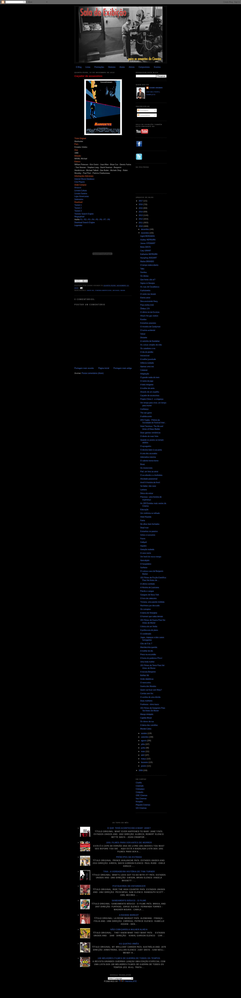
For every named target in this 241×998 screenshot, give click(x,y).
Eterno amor (145, 298)
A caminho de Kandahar (150, 341)
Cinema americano (103, 290)
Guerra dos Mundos (148, 686)
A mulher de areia (147, 388)
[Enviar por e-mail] (75, 281)
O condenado (145, 634)
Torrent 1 (78, 205)
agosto (144, 741)
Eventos (157, 67)
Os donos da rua (147, 721)
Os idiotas (144, 276)
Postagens (143, 110)
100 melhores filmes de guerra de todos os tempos (129, 958)
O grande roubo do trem (149, 377)
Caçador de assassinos (88, 76)
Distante (143, 337)
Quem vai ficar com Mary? (151, 690)
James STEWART (147, 243)
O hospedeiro (145, 564)
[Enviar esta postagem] (81, 288)
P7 (105, 219)
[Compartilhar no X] (81, 281)
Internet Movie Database (84, 179)
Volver (142, 334)
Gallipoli (143, 542)
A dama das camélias (149, 725)
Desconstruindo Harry (149, 301)
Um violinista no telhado (150, 513)
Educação (144, 510)
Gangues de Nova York (149, 595)
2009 (141, 770)
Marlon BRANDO (147, 261)
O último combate (147, 584)
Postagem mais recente (84, 368)
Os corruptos (145, 609)
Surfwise (143, 568)
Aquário (143, 546)
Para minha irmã (147, 305)
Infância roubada (147, 363)
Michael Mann (119, 290)
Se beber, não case (148, 486)
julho (143, 744)
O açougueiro (145, 446)
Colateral (143, 370)
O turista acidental (147, 330)
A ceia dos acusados (148, 453)
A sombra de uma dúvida (150, 697)
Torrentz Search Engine (83, 214)
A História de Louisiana (149, 587)
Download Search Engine (84, 222)
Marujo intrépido (146, 714)
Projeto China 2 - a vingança (151, 399)
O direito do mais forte (149, 436)
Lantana (143, 490)
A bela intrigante (146, 385)
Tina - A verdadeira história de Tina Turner (129, 872)
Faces (142, 539)
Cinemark (140, 786)
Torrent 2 (78, 208)
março (144, 759)
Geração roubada (147, 549)
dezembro (145, 229)
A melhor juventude (148, 359)
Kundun (143, 319)
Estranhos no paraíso (149, 531)
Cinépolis (139, 792)
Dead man (144, 528)
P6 (101, 219)
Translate (131, 981)
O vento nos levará (148, 294)
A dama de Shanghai (148, 613)
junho (143, 748)
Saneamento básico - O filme (129, 900)
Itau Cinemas (141, 799)
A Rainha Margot (129, 915)
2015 (141, 208)
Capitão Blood (146, 718)
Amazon (77, 188)
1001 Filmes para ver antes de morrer (129, 843)
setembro (145, 737)
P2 (85, 219)
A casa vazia (145, 553)
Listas (87, 67)
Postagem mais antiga (123, 368)
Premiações (99, 67)
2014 (141, 212)
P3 (89, 219)
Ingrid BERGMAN (147, 236)
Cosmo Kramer (155, 87)
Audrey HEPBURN (147, 240)
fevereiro (145, 762)
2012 (141, 219)
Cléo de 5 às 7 (146, 644)
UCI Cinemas (141, 808)
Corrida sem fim (146, 693)
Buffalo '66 (144, 675)
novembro (145, 233)
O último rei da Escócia (149, 312)
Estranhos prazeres (148, 323)
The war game (146, 413)
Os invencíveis (146, 468)
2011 (141, 223)
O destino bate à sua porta (151, 450)
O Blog (78, 67)
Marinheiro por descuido (150, 606)
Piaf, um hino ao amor (149, 472)
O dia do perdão (146, 352)
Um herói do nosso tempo (150, 557)
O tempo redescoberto (149, 265)
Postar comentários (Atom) (92, 373)
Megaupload (79, 217)
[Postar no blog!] (78, 281)
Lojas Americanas (81, 196)
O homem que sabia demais (151, 616)
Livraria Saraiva (80, 193)
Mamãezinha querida (148, 647)
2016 (141, 204)
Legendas (78, 225)
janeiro (144, 766)
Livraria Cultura (80, 190)
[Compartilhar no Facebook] (83, 281)
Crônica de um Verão (148, 626)
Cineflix (139, 783)
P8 (109, 219)
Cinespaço (140, 789)
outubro (144, 733)
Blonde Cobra (145, 729)
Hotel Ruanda (145, 517)
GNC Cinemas (141, 795)
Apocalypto (144, 560)
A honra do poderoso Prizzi (151, 658)
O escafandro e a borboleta (151, 475)
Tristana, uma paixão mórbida (152, 602)
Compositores (144, 67)
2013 (141, 215)
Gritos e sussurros (147, 535)
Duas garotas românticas (150, 433)
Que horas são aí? (147, 280)
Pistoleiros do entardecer (129, 886)
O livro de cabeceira (148, 598)
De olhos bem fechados (149, 524)
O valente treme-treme (149, 461)
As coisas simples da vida (151, 345)
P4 (93, 219)
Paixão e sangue (147, 591)
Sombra (143, 272)
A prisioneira (145, 290)
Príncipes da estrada (129, 857)
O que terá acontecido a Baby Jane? (129, 828)
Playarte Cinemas (143, 805)
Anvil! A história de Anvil (150, 482)
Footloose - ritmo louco (149, 704)
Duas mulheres (146, 701)
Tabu (142, 269)
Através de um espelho (149, 392)
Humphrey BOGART (148, 258)
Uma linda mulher (147, 662)
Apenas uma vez (147, 366)
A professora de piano (149, 630)
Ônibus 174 (145, 308)
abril (143, 755)
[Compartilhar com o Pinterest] (86, 281)
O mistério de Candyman (150, 327)
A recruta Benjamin (148, 672)
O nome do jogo (146, 381)
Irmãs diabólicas (147, 679)
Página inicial (103, 368)
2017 (141, 201)
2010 (141, 226)
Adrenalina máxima (148, 457)
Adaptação (144, 374)
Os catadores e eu (147, 348)
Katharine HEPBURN (148, 254)
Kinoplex (139, 802)
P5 (97, 219)
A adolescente (146, 416)
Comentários (144, 115)
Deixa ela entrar (146, 493)
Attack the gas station (149, 316)
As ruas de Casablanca (149, 287)
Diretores (111, 67)
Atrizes (132, 67)
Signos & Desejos (147, 283)
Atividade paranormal (148, 479)
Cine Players (79, 182)
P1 (81, 219)
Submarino (78, 199)
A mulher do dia (146, 651)
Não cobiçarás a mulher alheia (129, 929)
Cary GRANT (145, 251)
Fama (142, 520)
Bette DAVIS (145, 247)
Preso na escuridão (148, 654)
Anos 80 (90, 290)
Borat (142, 464)
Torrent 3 (78, 211)
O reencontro (145, 683)
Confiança (144, 409)
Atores (122, 67)
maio (143, 751)
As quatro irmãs (129, 944)
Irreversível (144, 356)
